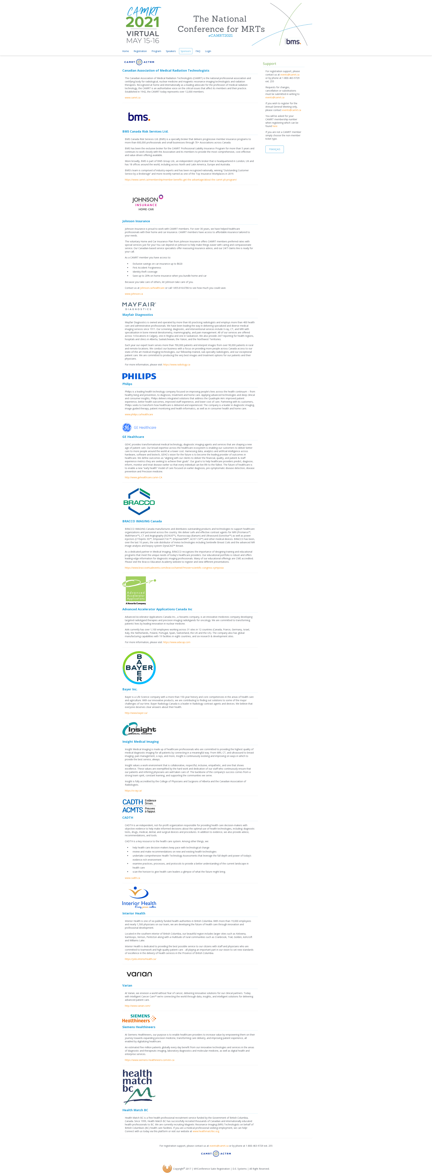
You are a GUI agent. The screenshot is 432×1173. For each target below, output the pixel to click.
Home (125, 51)
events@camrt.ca (289, 74)
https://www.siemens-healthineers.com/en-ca (149, 1060)
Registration (140, 51)
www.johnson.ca (134, 293)
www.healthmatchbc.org (206, 1131)
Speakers (171, 51)
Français (274, 149)
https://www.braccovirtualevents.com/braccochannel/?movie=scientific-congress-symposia (174, 567)
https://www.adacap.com (176, 642)
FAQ (198, 51)
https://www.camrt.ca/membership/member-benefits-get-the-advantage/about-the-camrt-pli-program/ (181, 179)
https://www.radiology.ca (176, 364)
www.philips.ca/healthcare (139, 414)
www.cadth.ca (132, 877)
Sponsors (186, 51)
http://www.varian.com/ (137, 1005)
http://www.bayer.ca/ (136, 713)
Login (208, 51)
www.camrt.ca (132, 97)
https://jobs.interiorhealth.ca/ (140, 959)
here (275, 126)
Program (156, 51)
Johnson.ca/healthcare (152, 287)
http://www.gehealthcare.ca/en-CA (143, 477)
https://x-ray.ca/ (133, 790)
